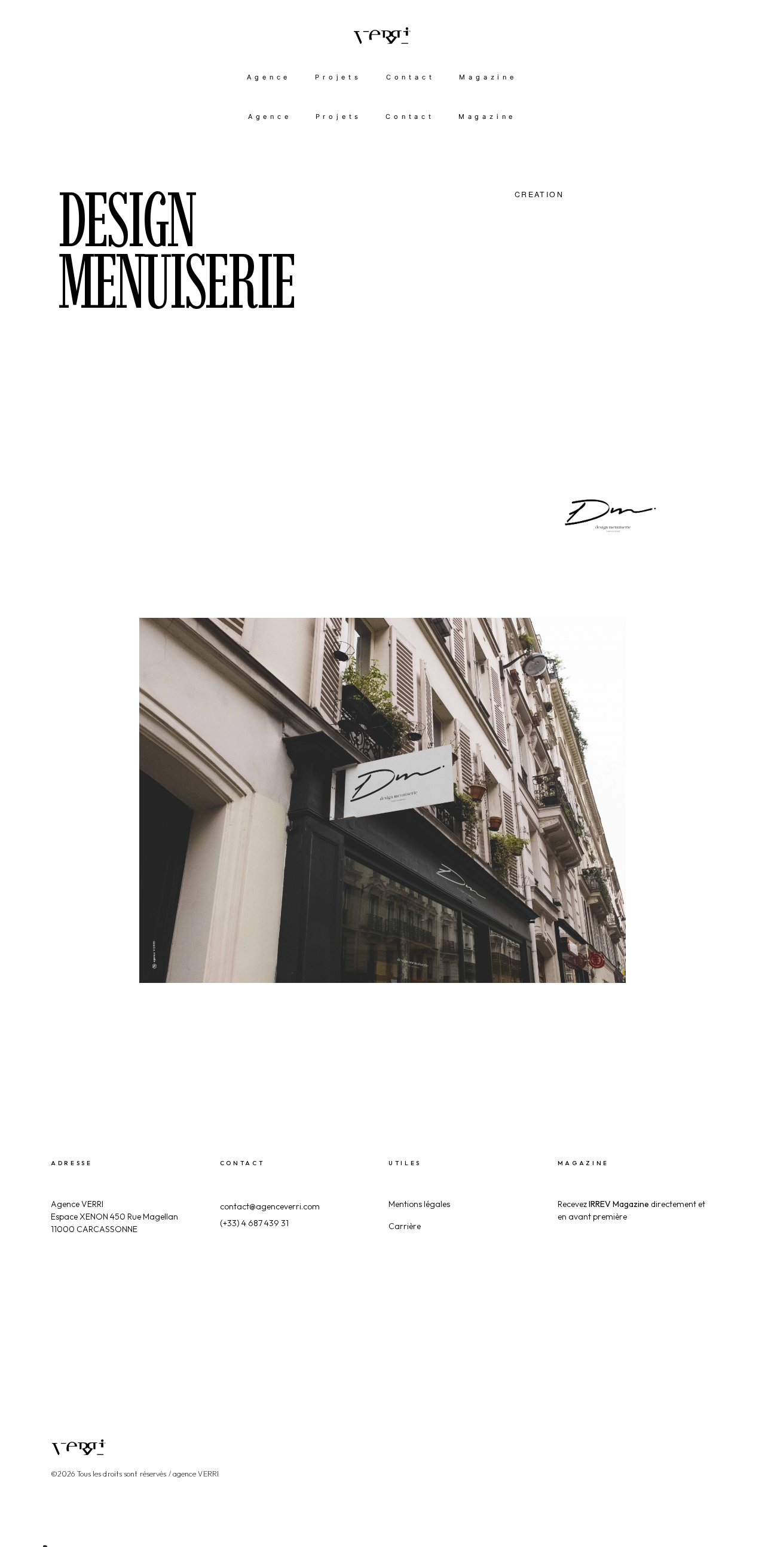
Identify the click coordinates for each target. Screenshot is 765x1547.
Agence (268, 77)
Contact (410, 77)
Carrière (404, 1226)
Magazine (487, 77)
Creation (539, 194)
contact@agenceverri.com (270, 1206)
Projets (338, 77)
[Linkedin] (674, 1437)
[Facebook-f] (606, 1437)
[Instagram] (640, 1437)
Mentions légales (419, 1204)
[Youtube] (708, 1437)
